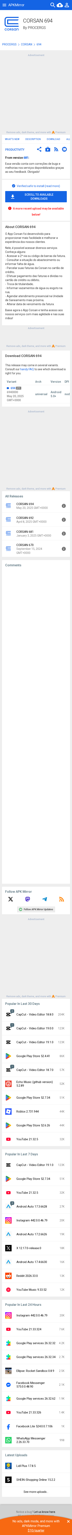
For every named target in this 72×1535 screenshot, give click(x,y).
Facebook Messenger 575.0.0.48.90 (30, 1384)
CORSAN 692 (25, 518)
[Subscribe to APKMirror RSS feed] (61, 900)
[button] (39, 150)
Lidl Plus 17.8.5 (26, 1466)
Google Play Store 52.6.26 (33, 1125)
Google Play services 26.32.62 (35, 1398)
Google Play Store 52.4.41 (33, 1056)
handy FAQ (27, 369)
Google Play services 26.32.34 (35, 1357)
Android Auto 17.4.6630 (31, 1262)
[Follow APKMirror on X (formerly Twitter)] (10, 900)
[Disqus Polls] (37, 621)
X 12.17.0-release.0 (28, 1248)
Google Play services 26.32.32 (35, 1343)
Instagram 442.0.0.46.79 (31, 1220)
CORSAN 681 (25, 532)
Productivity (14, 149)
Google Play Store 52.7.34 (33, 1097)
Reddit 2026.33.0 (27, 1276)
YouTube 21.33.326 (28, 1412)
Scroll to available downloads (39, 196)
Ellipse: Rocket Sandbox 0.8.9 (35, 1371)
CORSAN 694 (25, 504)
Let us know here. (45, 1512)
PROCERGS (37, 28)
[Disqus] (36, 725)
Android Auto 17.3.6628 (31, 1206)
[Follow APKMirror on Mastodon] (27, 900)
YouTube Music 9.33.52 (31, 1290)
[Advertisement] (36, 93)
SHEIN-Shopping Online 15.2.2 (35, 1480)
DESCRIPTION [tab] (33, 139)
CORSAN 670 (25, 545)
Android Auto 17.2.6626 (31, 1234)
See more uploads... (36, 1491)
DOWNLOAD (53, 139)
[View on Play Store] (47, 150)
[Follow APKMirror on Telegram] (44, 900)
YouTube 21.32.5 (27, 1139)
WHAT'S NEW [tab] (12, 139)
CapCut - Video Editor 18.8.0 (34, 1014)
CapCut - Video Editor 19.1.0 (34, 1042)
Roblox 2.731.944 (27, 1111)
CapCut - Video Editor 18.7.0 (34, 1070)
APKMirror (16, 5)
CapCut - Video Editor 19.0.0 (34, 1028)
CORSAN (26, 44)
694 (13, 388)
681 (26, 157)
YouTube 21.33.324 (28, 1329)
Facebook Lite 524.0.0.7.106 (34, 1426)
